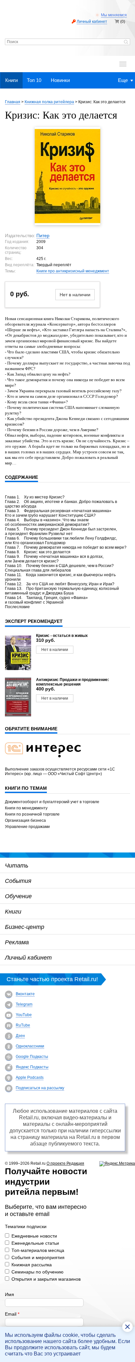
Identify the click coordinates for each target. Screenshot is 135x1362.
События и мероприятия (38, 1257)
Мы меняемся (114, 15)
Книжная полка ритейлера (49, 102)
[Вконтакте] (8, 994)
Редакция (75, 1163)
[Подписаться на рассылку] (8, 1088)
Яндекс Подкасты (32, 1067)
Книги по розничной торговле (32, 814)
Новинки (60, 80)
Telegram (24, 1004)
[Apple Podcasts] (8, 1078)
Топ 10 (34, 80)
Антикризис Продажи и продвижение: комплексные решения (72, 682)
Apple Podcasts (30, 1077)
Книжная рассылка (31, 1264)
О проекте (57, 1163)
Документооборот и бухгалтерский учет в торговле (52, 802)
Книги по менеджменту (26, 808)
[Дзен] (8, 1036)
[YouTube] (8, 1015)
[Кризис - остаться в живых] (18, 653)
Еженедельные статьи (35, 1243)
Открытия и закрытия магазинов (46, 1279)
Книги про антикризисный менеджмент (72, 271)
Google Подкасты (32, 1056)
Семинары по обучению (37, 1271)
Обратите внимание (31, 728)
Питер (42, 235)
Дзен (20, 1035)
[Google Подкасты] (8, 1057)
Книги (11, 80)
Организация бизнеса (25, 820)
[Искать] (126, 42)
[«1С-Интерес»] (47, 761)
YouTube (24, 1015)
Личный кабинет (92, 21)
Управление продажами (27, 826)
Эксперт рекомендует (34, 621)
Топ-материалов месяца (37, 1250)
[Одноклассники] (8, 1046)
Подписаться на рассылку (40, 1088)
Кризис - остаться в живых (62, 635)
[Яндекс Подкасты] (8, 1067)
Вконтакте (25, 994)
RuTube (23, 1025)
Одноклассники (30, 1046)
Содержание (21, 477)
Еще (123, 80)
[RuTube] (8, 1026)
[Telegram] (8, 1005)
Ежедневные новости (34, 1236)
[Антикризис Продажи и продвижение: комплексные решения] (18, 697)
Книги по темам (26, 788)
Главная (12, 102)
